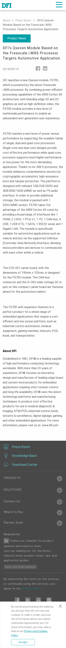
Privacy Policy (31, 588)
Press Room (23, 20)
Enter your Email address (20, 566)
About (7, 20)
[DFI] (6, 5)
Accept (23, 642)
